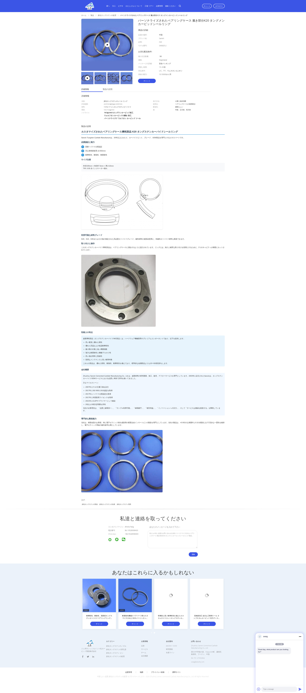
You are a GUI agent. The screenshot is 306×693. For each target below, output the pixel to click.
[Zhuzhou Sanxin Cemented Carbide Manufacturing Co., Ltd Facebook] (82, 656)
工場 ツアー (149, 6)
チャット (207, 6)
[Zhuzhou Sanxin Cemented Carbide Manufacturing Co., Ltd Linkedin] (93, 656)
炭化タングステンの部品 (90, 504)
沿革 (143, 646)
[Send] (300, 689)
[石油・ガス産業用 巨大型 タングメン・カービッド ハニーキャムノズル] (171, 595)
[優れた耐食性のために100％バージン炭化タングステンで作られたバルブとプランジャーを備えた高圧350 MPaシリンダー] (99, 595)
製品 (114, 6)
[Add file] (258, 689)
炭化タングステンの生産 (107, 504)
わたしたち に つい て (134, 6)
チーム (143, 652)
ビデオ (120, 6)
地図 (141, 672)
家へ (108, 6)
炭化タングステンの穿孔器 (116, 649)
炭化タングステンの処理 (115, 656)
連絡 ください (170, 6)
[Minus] (300, 636)
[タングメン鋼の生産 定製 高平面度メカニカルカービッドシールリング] (207, 595)
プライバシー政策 (157, 672)
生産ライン (170, 652)
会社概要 (144, 656)
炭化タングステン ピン (114, 653)
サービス (144, 649)
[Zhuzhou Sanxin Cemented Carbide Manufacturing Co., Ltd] (111, 540)
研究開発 (169, 649)
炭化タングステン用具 (124, 504)
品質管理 (159, 6)
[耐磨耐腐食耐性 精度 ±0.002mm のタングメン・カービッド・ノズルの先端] (135, 595)
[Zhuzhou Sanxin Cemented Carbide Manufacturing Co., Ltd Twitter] (88, 656)
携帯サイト (176, 672)
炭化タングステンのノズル (116, 646)
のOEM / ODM (171, 646)
